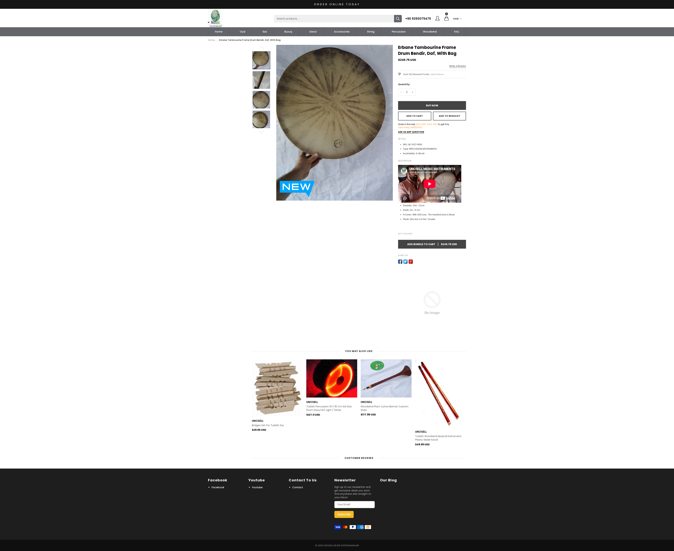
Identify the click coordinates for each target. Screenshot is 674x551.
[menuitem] (218, 31)
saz (265, 31)
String (370, 31)
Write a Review (457, 66)
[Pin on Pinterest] (411, 262)
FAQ (456, 31)
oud (242, 31)
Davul (313, 31)
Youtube (257, 487)
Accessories (342, 31)
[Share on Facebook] (400, 262)
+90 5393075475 (418, 19)
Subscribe (344, 514)
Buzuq (288, 31)
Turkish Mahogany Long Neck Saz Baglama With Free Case (435, 398)
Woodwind (430, 31)
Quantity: (404, 84)
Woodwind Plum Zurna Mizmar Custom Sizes (330, 408)
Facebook (218, 487)
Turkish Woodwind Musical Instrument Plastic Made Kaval (384, 438)
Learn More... (438, 74)
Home (218, 31)
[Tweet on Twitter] (405, 262)
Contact (297, 487)
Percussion (399, 31)
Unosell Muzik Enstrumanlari (341, 545)
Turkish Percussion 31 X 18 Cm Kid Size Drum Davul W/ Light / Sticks (274, 408)
